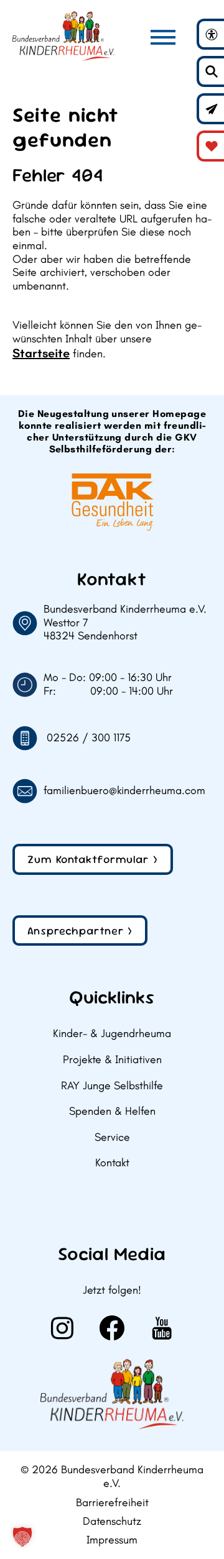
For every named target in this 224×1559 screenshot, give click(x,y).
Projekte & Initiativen (112, 1059)
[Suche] (211, 71)
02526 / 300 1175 (89, 737)
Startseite (41, 352)
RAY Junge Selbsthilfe (112, 1085)
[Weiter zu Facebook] (112, 1327)
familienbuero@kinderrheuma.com (124, 790)
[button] (22, 1536)
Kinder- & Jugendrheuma (112, 1033)
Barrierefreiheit (112, 1502)
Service (112, 1137)
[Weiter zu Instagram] (62, 1327)
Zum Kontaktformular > (92, 859)
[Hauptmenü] (163, 37)
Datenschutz (112, 1521)
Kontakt (112, 1162)
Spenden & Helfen (112, 1111)
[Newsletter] (211, 109)
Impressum (112, 1540)
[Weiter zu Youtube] (161, 1327)
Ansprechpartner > (80, 930)
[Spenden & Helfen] (211, 146)
